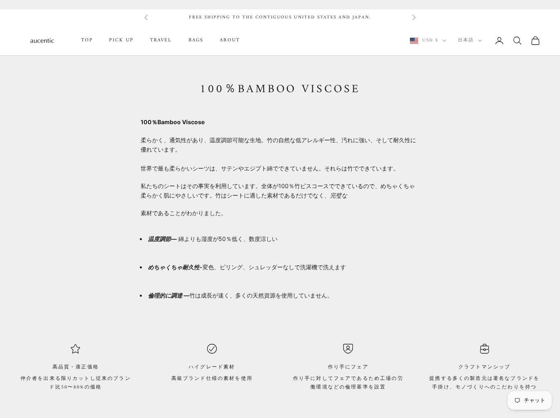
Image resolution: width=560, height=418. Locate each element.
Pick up (121, 40)
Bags (196, 40)
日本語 (466, 40)
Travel (161, 40)
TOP (87, 40)
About (230, 40)
